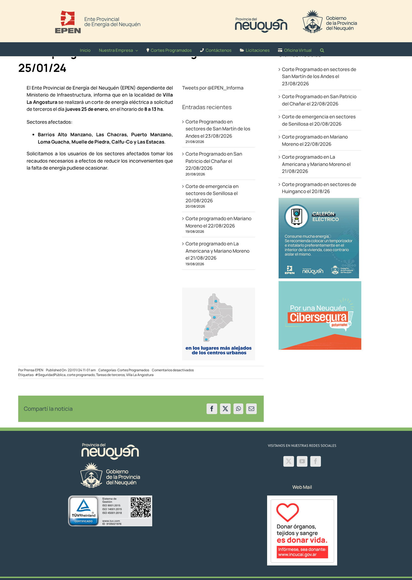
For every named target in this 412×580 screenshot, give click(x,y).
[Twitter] (288, 461)
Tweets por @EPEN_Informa (213, 87)
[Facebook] (212, 408)
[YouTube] (302, 461)
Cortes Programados (133, 370)
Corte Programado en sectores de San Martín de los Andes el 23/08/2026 (218, 128)
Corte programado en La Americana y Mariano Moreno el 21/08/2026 (217, 250)
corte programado (81, 374)
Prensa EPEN (33, 370)
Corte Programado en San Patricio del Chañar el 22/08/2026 (214, 161)
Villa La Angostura (140, 374)
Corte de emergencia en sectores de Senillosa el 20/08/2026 (212, 193)
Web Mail (302, 487)
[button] (322, 49)
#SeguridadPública (50, 374)
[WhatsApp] (238, 408)
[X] (225, 408)
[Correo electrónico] (251, 408)
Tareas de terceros (110, 374)
